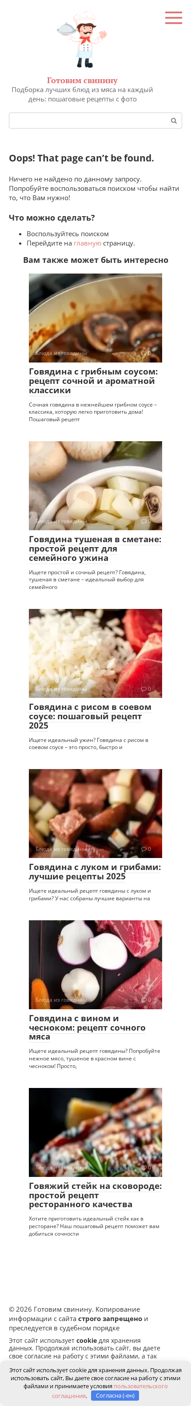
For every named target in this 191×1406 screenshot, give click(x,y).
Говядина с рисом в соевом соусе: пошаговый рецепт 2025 (90, 716)
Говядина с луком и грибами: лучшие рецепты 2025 (95, 871)
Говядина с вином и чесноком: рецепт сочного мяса (87, 1027)
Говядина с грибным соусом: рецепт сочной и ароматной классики (93, 381)
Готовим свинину (82, 80)
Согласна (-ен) (115, 1395)
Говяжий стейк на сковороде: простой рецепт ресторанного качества (95, 1195)
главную (87, 242)
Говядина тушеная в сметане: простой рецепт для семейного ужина (95, 548)
